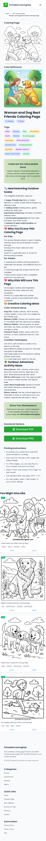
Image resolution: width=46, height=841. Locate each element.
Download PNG (25, 438)
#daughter (17, 546)
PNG (12, 550)
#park (12, 725)
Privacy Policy (9, 825)
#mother (10, 546)
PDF (35, 550)
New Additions (9, 803)
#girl (3, 725)
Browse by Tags (10, 807)
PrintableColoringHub (15, 747)
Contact (7, 814)
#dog (3, 606)
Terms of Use (9, 829)
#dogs (3, 666)
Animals (10, 121)
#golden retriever (10, 606)
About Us (7, 811)
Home (7, 13)
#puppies (9, 666)
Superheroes (8, 777)
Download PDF (25, 429)
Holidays (7, 781)
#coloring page (28, 606)
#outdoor (18, 725)
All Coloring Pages (19, 13)
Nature (6, 784)
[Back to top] (41, 834)
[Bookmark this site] (41, 831)
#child (23, 546)
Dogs (22, 121)
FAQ (5, 833)
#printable (19, 606)
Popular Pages (9, 799)
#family (4, 546)
